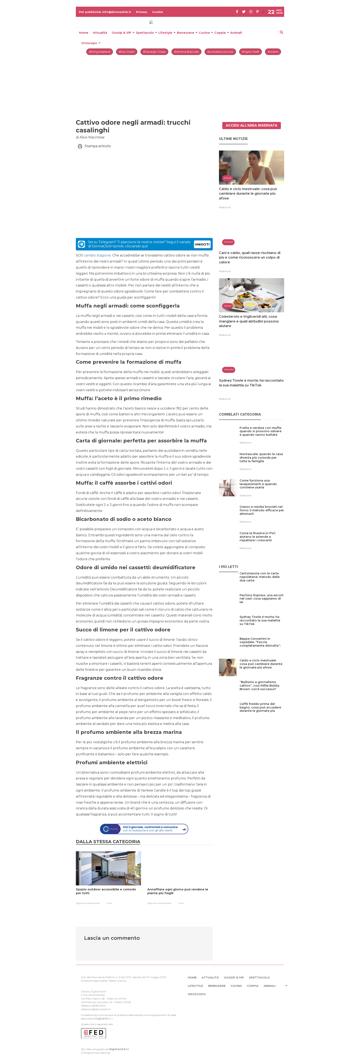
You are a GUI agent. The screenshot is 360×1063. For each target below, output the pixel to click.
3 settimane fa (93, 903)
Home (83, 33)
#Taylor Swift (250, 51)
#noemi (273, 51)
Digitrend (101, 1018)
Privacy (141, 12)
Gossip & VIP (121, 33)
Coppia (220, 33)
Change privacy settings (95, 1052)
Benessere (185, 33)
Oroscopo (89, 43)
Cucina (204, 33)
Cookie (157, 12)
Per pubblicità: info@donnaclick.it (105, 12)
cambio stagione (97, 255)
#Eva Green (127, 51)
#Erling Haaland (99, 51)
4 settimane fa (164, 903)
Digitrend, (81, 903)
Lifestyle (165, 33)
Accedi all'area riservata (251, 125)
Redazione (225, 207)
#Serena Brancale (186, 51)
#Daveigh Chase (154, 51)
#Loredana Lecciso (220, 51)
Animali (236, 33)
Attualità (100, 33)
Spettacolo (145, 33)
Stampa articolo (98, 146)
